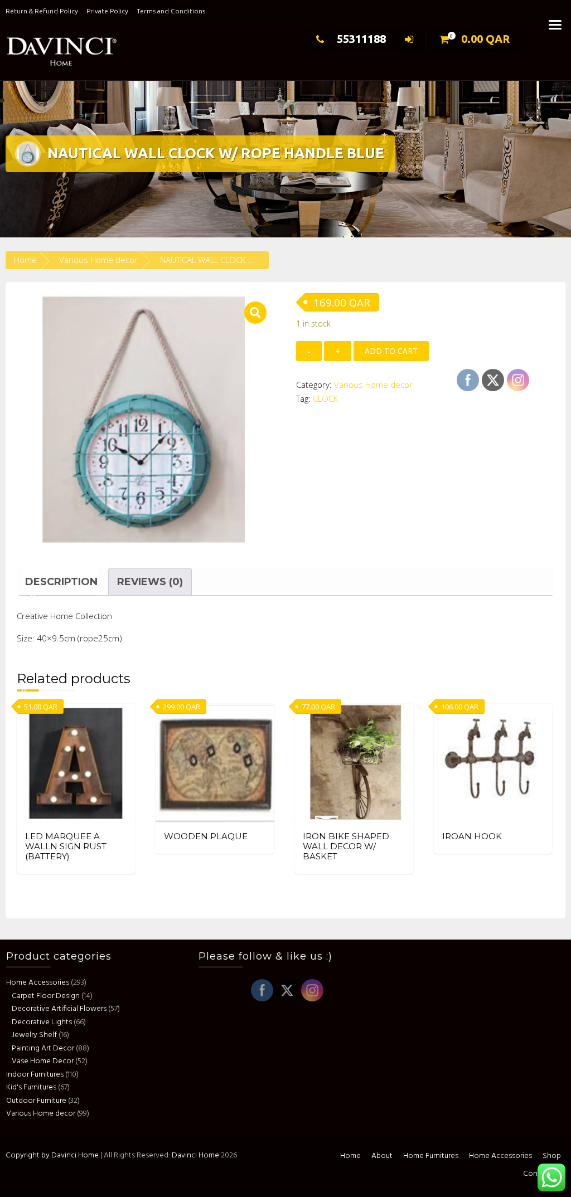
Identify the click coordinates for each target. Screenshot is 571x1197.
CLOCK (325, 398)
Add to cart (391, 351)
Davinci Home (195, 1155)
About (382, 1156)
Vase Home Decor (43, 1061)
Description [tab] (61, 582)
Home (25, 259)
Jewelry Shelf (34, 1035)
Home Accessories (37, 982)
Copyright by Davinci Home (52, 1155)
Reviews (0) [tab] (150, 582)
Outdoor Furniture (36, 1100)
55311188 (361, 38)
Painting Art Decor (43, 1048)
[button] (255, 312)
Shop (552, 1156)
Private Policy (107, 10)
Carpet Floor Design (46, 996)
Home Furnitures (430, 1156)
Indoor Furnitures (35, 1074)
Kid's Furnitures (31, 1087)
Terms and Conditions (171, 10)
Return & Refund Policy (42, 10)
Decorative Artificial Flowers (59, 1009)
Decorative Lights (42, 1022)
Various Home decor (98, 259)
